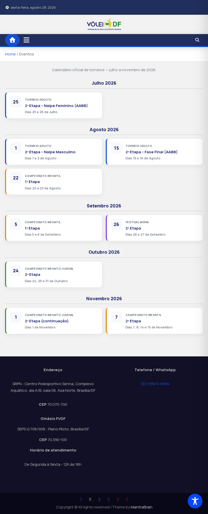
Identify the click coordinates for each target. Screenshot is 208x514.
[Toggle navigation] (26, 40)
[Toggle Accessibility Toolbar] (195, 501)
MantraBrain (141, 507)
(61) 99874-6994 (155, 383)
